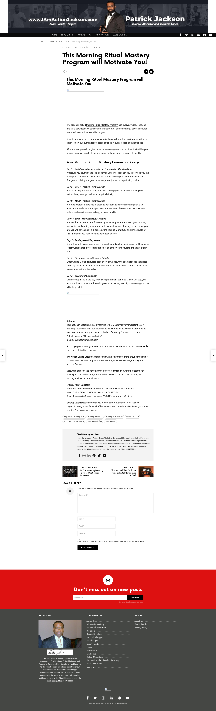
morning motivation (95, 417)
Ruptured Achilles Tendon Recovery (102, 660)
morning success (132, 417)
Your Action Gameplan (138, 346)
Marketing (84, 35)
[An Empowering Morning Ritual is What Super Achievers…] (2, 355)
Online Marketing (94, 657)
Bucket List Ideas (94, 634)
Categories (120, 35)
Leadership (67, 35)
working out (91, 667)
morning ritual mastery (114, 417)
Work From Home (94, 664)
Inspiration (102, 35)
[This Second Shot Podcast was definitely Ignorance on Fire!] (213, 355)
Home (54, 35)
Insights (89, 647)
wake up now (111, 421)
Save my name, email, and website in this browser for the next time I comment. (111, 542)
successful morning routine (74, 421)
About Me (139, 621)
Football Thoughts (94, 637)
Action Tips (91, 621)
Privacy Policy (140, 628)
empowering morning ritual (74, 417)
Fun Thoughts (92, 641)
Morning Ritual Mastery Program (102, 125)
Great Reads (92, 644)
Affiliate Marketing (95, 624)
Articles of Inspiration (96, 628)
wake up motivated (95, 421)
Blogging (90, 631)
